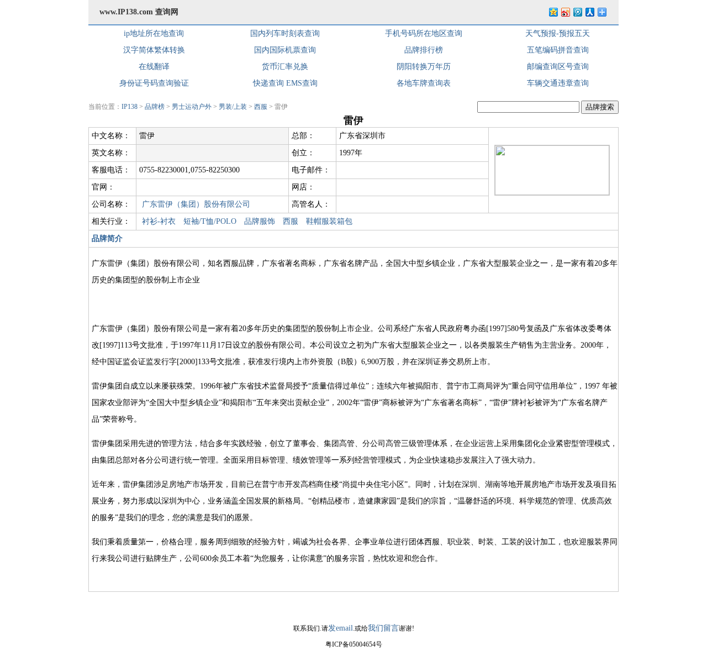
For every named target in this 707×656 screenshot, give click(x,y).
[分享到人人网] (589, 12)
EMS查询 (302, 83)
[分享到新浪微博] (565, 12)
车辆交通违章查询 (558, 83)
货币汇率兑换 (285, 66)
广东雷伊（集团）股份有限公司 (196, 204)
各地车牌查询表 (424, 83)
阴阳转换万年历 (424, 66)
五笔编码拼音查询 (558, 50)
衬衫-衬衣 (159, 221)
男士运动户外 (192, 107)
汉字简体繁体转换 (154, 50)
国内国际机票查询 (285, 50)
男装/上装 (233, 107)
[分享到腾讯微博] (577, 12)
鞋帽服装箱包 (329, 221)
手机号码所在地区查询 (423, 33)
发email (340, 628)
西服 (260, 107)
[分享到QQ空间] (553, 12)
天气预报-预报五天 (557, 33)
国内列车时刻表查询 (285, 33)
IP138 (130, 107)
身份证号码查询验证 (154, 83)
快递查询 (268, 83)
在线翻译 (154, 66)
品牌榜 (155, 107)
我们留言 (383, 628)
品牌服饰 (259, 221)
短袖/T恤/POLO (209, 221)
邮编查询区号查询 (558, 66)
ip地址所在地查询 (154, 33)
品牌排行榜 (423, 50)
